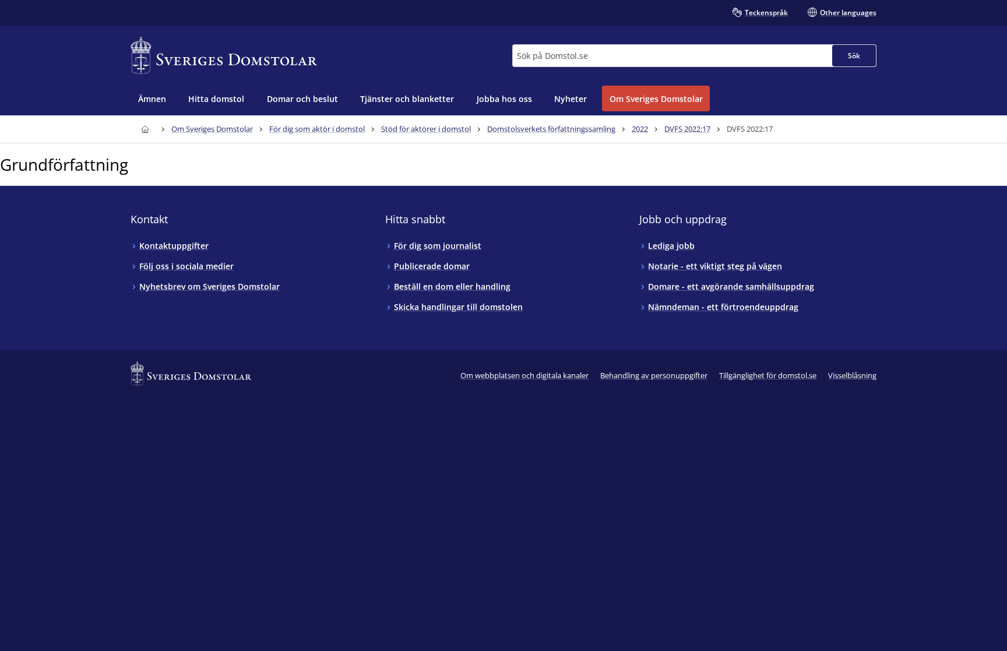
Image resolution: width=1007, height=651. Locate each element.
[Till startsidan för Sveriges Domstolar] (224, 56)
